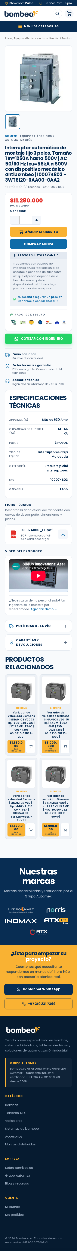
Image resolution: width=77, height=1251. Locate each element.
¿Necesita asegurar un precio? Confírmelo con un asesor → (40, 299)
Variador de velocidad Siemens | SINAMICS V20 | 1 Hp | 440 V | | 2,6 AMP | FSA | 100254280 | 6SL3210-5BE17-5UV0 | (21, 808)
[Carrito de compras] (69, 13)
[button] (12, 121)
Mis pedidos (14, 1215)
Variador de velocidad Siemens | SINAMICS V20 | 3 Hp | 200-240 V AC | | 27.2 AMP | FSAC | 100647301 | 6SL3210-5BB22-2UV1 (21, 725)
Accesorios (13, 1136)
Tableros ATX (15, 1113)
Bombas (11, 1105)
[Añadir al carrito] (30, 746)
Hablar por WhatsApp (42, 989)
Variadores (13, 1121)
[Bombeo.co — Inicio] (21, 13)
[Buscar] (57, 13)
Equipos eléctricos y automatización (36, 38)
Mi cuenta (12, 1207)
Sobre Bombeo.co (19, 1168)
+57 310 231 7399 (41, 1004)
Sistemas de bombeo (22, 1128)
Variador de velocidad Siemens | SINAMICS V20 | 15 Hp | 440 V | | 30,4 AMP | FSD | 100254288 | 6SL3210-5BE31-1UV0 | (55, 725)
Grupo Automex (17, 1175)
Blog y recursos (17, 1183)
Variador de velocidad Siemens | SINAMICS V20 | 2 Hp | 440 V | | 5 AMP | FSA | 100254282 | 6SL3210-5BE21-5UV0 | (55, 806)
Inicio (8, 38)
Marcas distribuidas (20, 1144)
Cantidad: (18, 210)
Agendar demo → (44, 609)
